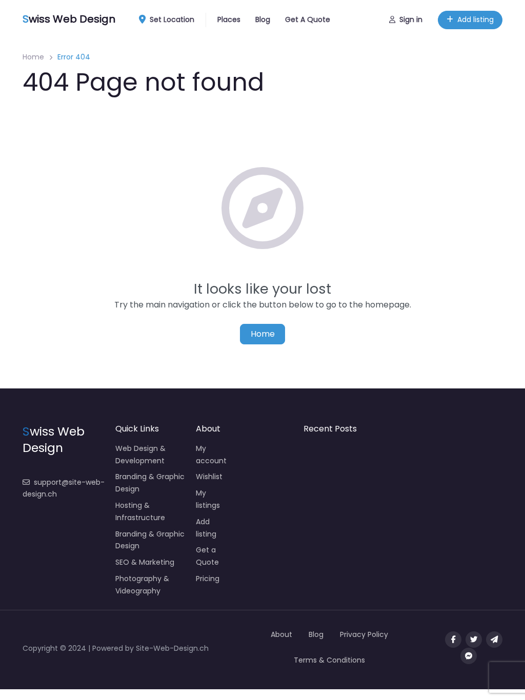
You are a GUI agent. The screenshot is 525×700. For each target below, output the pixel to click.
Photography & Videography (142, 584)
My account (211, 454)
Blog (262, 19)
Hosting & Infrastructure (140, 511)
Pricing (207, 578)
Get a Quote (207, 556)
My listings (208, 499)
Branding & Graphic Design (150, 482)
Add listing (475, 19)
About (281, 634)
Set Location (172, 19)
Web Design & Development (140, 454)
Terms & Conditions (329, 660)
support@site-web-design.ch (64, 488)
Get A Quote (307, 19)
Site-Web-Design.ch (172, 648)
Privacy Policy (364, 634)
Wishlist (209, 476)
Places (228, 19)
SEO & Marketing (144, 562)
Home (33, 57)
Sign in (410, 19)
